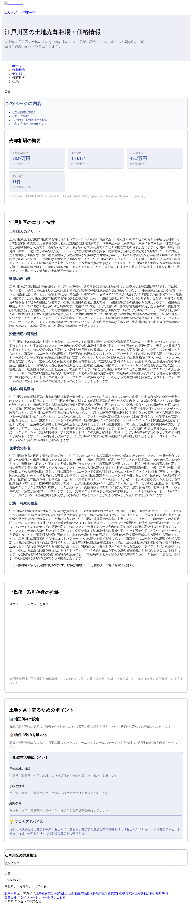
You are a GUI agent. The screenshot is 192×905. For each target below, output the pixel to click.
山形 (72, 893)
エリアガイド (14, 12)
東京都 (17, 73)
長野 (153, 893)
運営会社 (10, 897)
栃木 (90, 893)
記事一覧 (29, 12)
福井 (147, 893)
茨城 (84, 893)
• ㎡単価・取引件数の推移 (29, 120)
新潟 (129, 893)
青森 (48, 893)
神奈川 (121, 893)
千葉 (108, 893)
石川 (141, 893)
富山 (135, 893)
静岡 (165, 893)
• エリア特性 (20, 116)
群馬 (96, 893)
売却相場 (19, 69)
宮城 (60, 893)
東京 (114, 893)
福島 (78, 893)
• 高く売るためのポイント (29, 123)
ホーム (16, 65)
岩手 (54, 893)
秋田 (66, 893)
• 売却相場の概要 (23, 112)
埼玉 (102, 893)
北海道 (40, 893)
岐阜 (159, 893)
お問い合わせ (57, 897)
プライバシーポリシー (32, 897)
